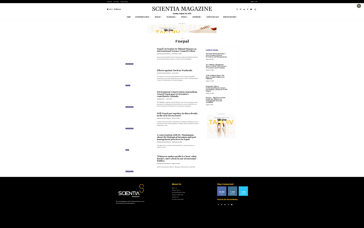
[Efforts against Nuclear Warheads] (140, 77)
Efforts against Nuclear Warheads (174, 70)
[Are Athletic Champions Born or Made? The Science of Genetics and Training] (233, 68)
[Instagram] (240, 9)
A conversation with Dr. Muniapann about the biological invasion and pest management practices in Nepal (176, 137)
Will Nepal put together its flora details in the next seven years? (177, 114)
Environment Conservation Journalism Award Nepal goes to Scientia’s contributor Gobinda (177, 94)
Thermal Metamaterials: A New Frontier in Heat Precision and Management (216, 55)
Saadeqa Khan (160, 99)
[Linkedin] (244, 9)
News (127, 150)
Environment (129, 64)
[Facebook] (237, 9)
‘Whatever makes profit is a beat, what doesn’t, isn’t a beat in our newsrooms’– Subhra (177, 158)
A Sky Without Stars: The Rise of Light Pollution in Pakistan (215, 77)
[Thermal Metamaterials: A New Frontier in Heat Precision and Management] (233, 57)
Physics (128, 85)
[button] (255, 9)
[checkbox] (359, 6)
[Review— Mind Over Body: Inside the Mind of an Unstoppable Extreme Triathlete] (233, 101)
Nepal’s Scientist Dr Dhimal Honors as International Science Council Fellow (176, 50)
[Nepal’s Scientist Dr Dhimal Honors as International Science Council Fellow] (140, 56)
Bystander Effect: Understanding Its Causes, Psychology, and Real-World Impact (216, 89)
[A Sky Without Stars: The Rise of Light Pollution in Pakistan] (233, 78)
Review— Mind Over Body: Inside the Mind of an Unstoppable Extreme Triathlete (216, 100)
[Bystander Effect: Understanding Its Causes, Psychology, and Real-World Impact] (233, 89)
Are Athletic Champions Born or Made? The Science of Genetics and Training (216, 66)
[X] (247, 9)
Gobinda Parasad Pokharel (164, 54)
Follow (232, 187)
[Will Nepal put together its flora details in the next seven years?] (140, 120)
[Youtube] (251, 9)
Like (222, 187)
